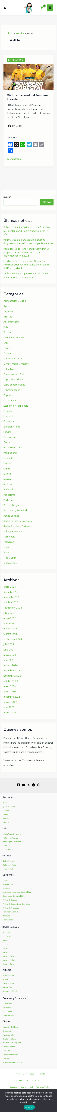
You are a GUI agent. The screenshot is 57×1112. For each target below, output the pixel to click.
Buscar (7, 196)
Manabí (7, 463)
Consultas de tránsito (14, 374)
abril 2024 (8, 660)
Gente (6, 442)
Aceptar (29, 1107)
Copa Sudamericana (14, 384)
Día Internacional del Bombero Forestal (27, 97)
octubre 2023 (10, 681)
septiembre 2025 (12, 607)
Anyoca (5, 979)
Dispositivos (9, 400)
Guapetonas (7, 1004)
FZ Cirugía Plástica (10, 838)
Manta (6, 468)
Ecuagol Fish (8, 850)
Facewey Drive (8, 964)
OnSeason (7, 1008)
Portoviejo (8, 500)
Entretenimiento (11, 426)
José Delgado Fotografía (12, 842)
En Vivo (6, 822)
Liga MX (7, 458)
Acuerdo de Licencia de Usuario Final (17, 892)
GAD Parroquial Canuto (12, 1062)
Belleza (7, 327)
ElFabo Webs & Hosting (12, 834)
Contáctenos (7, 811)
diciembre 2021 (11, 696)
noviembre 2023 (12, 675)
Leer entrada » (15, 159)
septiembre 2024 (12, 639)
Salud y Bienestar (12, 531)
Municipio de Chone (10, 1027)
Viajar (6, 552)
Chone (6, 348)
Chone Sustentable (10, 1055)
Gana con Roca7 (9, 1016)
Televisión (8, 541)
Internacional (16, 60)
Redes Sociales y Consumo (17, 520)
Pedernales (9, 489)
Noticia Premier (9, 861)
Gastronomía (10, 437)
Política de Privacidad (11, 908)
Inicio (10, 33)
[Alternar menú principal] (50, 7)
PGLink (6, 944)
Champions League (13, 337)
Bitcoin (7, 332)
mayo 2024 (9, 654)
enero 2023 (9, 686)
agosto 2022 (10, 691)
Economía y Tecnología (15, 405)
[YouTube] (23, 785)
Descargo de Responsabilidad (14, 896)
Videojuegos (10, 562)
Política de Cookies (10, 900)
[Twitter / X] (28, 785)
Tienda (5, 815)
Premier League (11, 505)
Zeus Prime (7, 1012)
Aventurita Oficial (10, 991)
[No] (53, 1100)
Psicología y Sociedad (15, 510)
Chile (6, 342)
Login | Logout (8, 884)
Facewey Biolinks (9, 960)
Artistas (7, 316)
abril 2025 (8, 623)
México (7, 473)
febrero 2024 (10, 665)
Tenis (6, 547)
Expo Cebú (7, 1051)
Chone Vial (7, 1031)
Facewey (6, 952)
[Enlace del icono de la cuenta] (5, 8)
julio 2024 (8, 644)
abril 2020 (8, 707)
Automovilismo (11, 321)
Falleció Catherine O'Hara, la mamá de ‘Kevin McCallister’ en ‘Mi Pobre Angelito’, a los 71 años (27, 231)
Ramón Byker (8, 987)
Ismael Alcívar (8, 975)
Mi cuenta (6, 888)
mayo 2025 (9, 618)
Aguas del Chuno (9, 1035)
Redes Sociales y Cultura (16, 526)
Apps (6, 306)
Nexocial (6, 940)
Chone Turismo (9, 1047)
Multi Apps (7, 846)
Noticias (20, 33)
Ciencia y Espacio (12, 358)
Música (7, 478)
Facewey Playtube (10, 956)
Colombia (8, 369)
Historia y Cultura (12, 447)
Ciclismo (7, 353)
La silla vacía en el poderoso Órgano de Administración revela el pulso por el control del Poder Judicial (26, 265)
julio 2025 (8, 612)
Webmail (6, 916)
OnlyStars (7, 936)
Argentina (8, 311)
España (7, 431)
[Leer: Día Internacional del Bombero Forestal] (28, 76)
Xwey (5, 948)
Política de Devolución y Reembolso (16, 904)
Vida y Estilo (10, 557)
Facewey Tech (8, 869)
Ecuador (7, 410)
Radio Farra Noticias (10, 865)
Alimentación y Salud (14, 300)
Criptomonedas (11, 389)
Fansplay (6, 932)
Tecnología (9, 536)
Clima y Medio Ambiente (16, 363)
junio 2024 (9, 649)
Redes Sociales (11, 515)
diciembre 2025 (11, 592)
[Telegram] (33, 785)
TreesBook (6, 1059)
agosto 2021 (10, 702)
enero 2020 (9, 712)
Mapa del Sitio (8, 920)
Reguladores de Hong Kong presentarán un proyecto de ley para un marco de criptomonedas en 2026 (26, 252)
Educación (8, 416)
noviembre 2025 (12, 597)
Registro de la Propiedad (12, 1043)
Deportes (8, 395)
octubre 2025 (10, 602)
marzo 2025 (10, 628)
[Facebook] (18, 785)
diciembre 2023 (11, 670)
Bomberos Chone (9, 1039)
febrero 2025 (10, 633)
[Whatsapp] (38, 785)
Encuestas (8, 421)
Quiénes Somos (9, 807)
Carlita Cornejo (8, 983)
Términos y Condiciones (12, 912)
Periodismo (9, 494)
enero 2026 (9, 586)
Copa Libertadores (13, 379)
